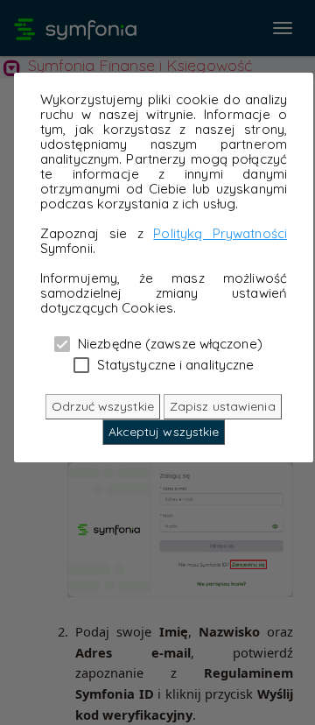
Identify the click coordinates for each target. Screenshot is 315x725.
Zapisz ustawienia (223, 406)
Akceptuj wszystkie (164, 432)
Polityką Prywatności (220, 233)
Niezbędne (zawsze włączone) (168, 343)
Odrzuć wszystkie (103, 406)
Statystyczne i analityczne (174, 364)
